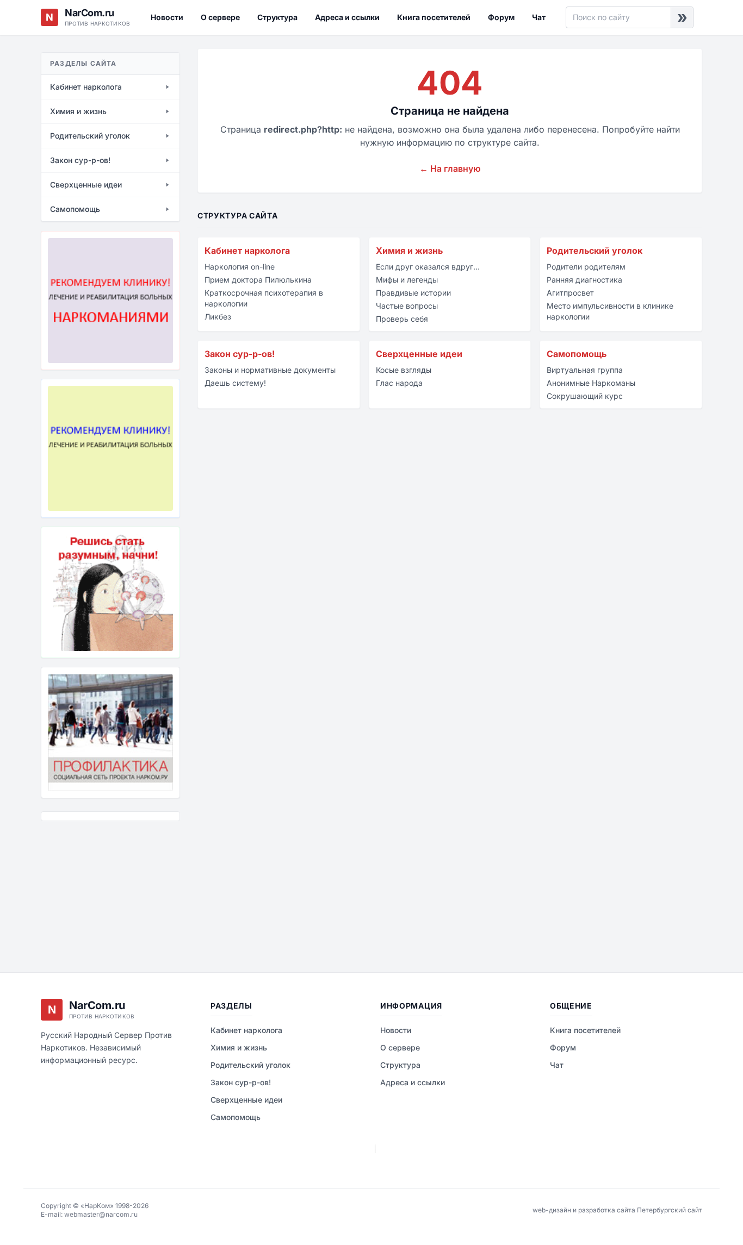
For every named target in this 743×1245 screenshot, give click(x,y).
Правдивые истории (413, 292)
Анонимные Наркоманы (591, 382)
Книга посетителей (433, 17)
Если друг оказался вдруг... (428, 266)
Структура (277, 17)
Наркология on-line (240, 266)
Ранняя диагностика (584, 279)
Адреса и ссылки (347, 17)
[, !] (110, 592)
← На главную (450, 168)
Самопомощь (576, 353)
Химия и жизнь (409, 250)
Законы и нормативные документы (270, 369)
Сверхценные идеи (419, 353)
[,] (110, 732)
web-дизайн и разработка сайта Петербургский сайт (617, 1210)
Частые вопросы (407, 305)
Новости (167, 17)
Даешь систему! (235, 382)
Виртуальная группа (585, 369)
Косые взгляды (403, 369)
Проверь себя (402, 318)
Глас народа (399, 382)
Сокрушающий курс (585, 396)
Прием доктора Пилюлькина (258, 279)
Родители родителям (586, 266)
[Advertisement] (95, 888)
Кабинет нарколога (247, 250)
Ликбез (218, 316)
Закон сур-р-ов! (240, 353)
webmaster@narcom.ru (101, 1214)
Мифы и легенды (407, 279)
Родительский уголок (594, 250)
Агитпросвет (570, 292)
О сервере (220, 17)
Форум (501, 17)
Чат (539, 17)
